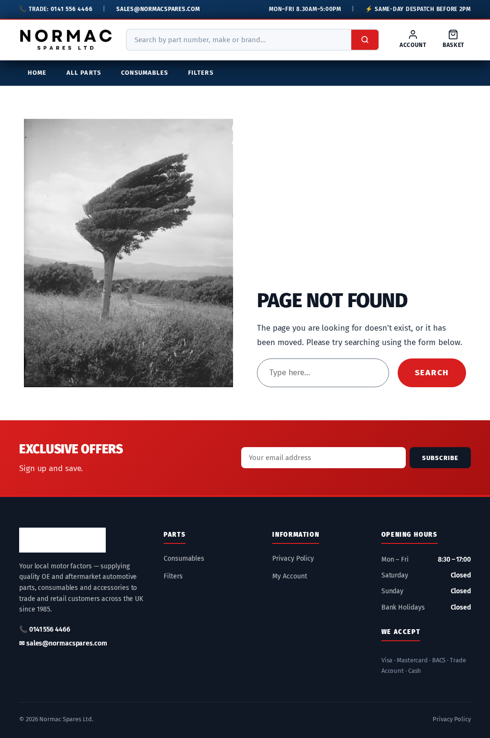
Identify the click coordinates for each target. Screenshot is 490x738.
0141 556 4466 (72, 8)
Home (37, 72)
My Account (289, 576)
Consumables (144, 72)
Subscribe (440, 457)
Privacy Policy (293, 558)
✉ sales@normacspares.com (63, 643)
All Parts (83, 72)
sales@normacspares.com (158, 8)
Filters (200, 72)
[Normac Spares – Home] (65, 39)
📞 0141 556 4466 (44, 629)
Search (432, 373)
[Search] (365, 40)
